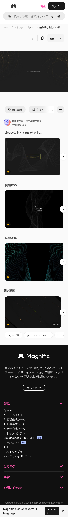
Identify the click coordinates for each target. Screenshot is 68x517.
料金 (43, 6)
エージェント (15, 442)
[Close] (63, 511)
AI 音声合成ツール (15, 428)
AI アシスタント (13, 415)
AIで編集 (17, 109)
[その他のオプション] (32, 38)
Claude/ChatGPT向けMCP (22, 438)
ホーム (7, 27)
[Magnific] (34, 357)
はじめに (10, 466)
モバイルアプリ (13, 451)
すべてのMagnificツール (18, 456)
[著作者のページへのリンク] (7, 123)
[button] (34, 388)
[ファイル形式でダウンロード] (60, 38)
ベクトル (31, 27)
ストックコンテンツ (16, 433)
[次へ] (52, 109)
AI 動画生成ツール (15, 424)
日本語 (34, 387)
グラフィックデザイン (38, 335)
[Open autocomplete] (8, 16)
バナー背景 (13, 335)
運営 (7, 477)
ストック (18, 27)
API (6, 447)
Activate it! (51, 511)
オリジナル (26, 51)
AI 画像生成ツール (15, 419)
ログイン (56, 6)
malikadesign (19, 124)
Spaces (8, 410)
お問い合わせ (13, 487)
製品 (7, 403)
